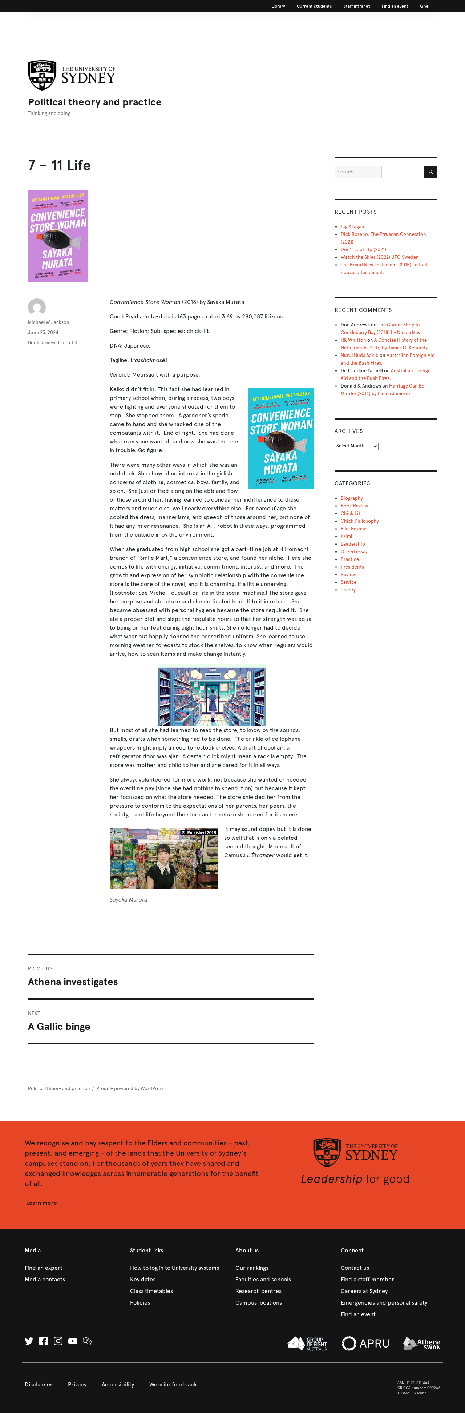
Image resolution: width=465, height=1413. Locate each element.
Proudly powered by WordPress (130, 1089)
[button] (41, 1203)
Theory (348, 590)
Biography (352, 498)
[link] (278, 6)
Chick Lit (68, 343)
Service (348, 582)
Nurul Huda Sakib (360, 355)
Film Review (353, 529)
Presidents (352, 567)
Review (348, 575)
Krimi (346, 536)
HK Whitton (353, 340)
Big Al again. (354, 227)
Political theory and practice (95, 102)
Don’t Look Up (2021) (363, 250)
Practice (350, 559)
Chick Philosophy (360, 521)
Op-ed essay (354, 552)
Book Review (42, 343)
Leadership (353, 544)
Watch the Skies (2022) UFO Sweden (380, 257)
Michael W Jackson (48, 322)
